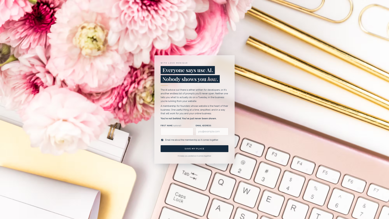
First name (171, 125)
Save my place (194, 148)
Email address (203, 125)
